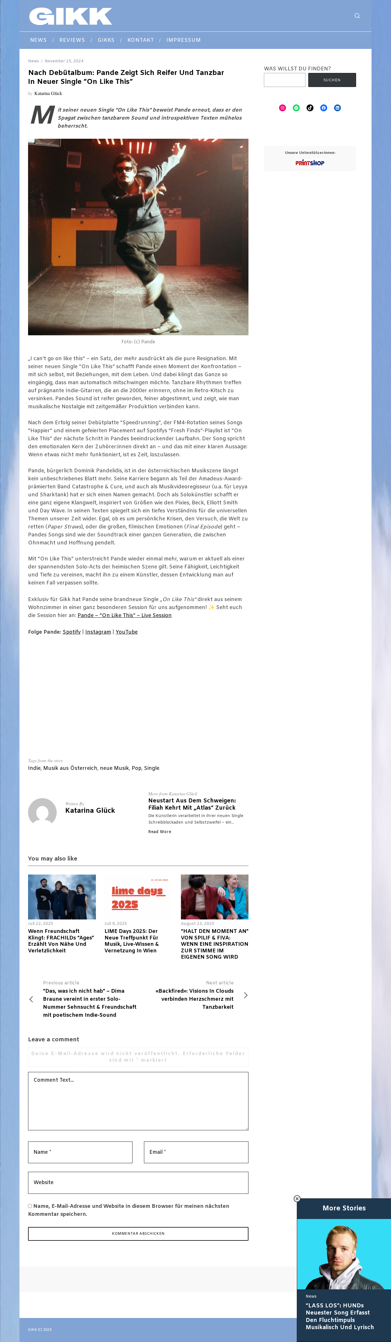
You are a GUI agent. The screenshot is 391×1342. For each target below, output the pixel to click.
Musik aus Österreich (70, 768)
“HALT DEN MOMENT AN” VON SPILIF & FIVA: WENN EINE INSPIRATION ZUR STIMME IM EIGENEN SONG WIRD (214, 944)
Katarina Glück (48, 93)
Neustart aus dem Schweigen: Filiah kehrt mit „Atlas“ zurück (192, 804)
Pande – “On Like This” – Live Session (125, 615)
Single (151, 768)
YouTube (127, 632)
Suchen (332, 80)
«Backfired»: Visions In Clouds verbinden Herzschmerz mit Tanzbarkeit (195, 995)
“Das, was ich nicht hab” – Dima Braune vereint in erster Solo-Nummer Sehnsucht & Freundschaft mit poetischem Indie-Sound (90, 999)
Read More (159, 832)
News (33, 61)
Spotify (72, 632)
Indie (34, 768)
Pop (136, 768)
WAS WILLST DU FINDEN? (297, 69)
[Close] (297, 1198)
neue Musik (114, 768)
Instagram (98, 632)
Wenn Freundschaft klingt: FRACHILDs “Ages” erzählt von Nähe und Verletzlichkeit (61, 941)
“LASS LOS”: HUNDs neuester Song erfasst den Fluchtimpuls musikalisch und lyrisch (340, 1317)
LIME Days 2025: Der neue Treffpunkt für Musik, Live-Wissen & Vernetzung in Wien (131, 941)
